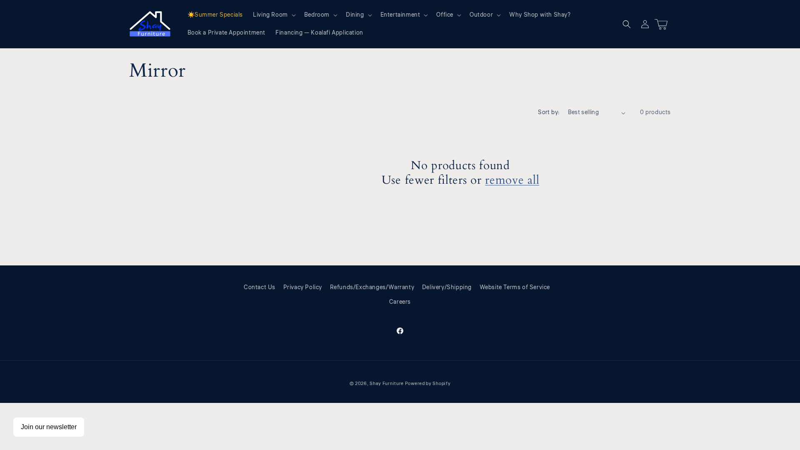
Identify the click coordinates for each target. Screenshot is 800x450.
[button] (273, 15)
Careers (400, 302)
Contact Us (259, 287)
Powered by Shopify (428, 383)
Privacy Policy (302, 287)
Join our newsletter (49, 426)
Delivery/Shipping (447, 287)
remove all (512, 180)
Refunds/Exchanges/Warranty (372, 287)
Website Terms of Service (515, 287)
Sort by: (548, 112)
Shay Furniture (387, 383)
